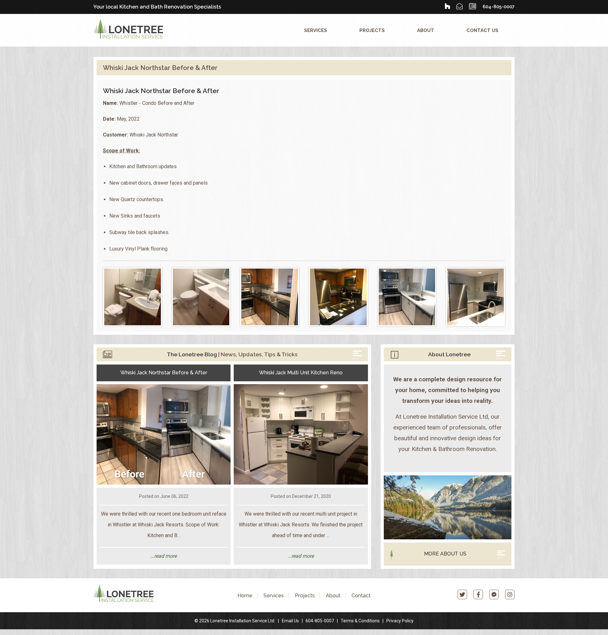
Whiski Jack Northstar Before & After (163, 373)
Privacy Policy (400, 620)
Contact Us (482, 30)
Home (245, 596)
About (425, 30)
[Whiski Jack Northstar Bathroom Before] (132, 297)
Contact (361, 596)
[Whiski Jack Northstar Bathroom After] (201, 297)
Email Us (290, 620)
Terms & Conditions (360, 620)
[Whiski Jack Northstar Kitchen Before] (269, 297)
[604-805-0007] (472, 6)
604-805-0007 (320, 620)
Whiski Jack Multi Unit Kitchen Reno (301, 373)
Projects (372, 30)
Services (315, 30)
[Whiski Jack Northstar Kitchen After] (407, 297)
